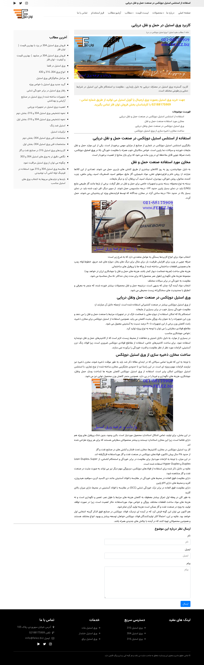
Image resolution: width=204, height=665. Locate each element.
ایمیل (187, 549)
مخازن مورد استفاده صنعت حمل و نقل (164, 121)
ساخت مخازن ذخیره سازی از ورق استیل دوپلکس (159, 131)
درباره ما (170, 13)
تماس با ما (82, 13)
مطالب (128, 13)
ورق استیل (89, 150)
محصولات (157, 13)
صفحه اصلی (184, 13)
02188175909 (37, 633)
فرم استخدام (97, 13)
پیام (188, 563)
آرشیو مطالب (114, 13)
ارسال (185, 604)
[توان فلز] (23, 18)
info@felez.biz (34, 638)
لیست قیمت (142, 13)
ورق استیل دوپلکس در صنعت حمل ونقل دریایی (159, 126)
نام (189, 536)
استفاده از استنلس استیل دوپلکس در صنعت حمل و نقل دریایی (151, 116)
